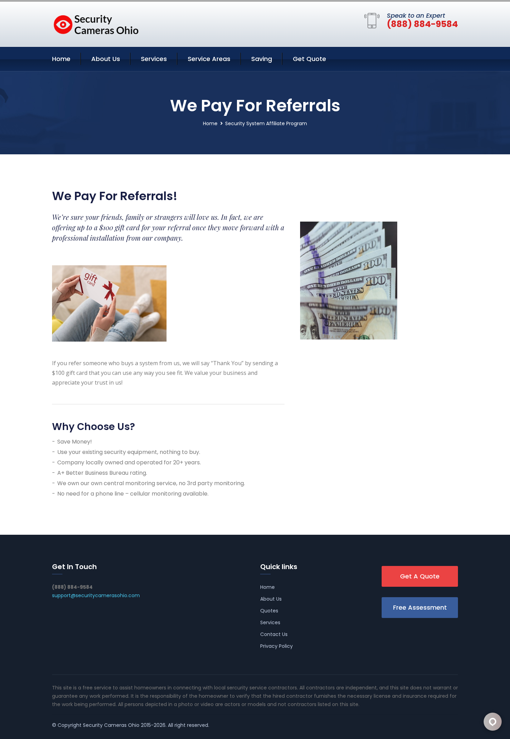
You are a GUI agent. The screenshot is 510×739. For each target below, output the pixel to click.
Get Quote (309, 58)
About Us (105, 58)
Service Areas (209, 58)
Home (61, 58)
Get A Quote (420, 576)
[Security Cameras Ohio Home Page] (95, 22)
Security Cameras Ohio (111, 725)
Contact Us (274, 634)
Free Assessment (420, 607)
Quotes (269, 610)
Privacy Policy (276, 646)
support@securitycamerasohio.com (96, 595)
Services (154, 58)
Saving (261, 58)
